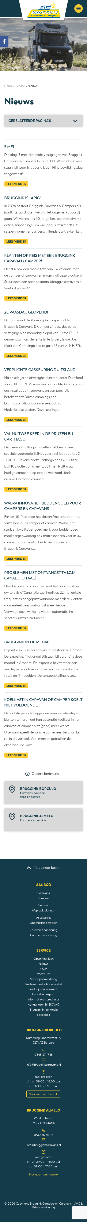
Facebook (43, 1015)
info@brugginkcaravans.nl (43, 1065)
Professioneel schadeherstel (43, 984)
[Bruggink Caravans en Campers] (43, 10)
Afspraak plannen (43, 910)
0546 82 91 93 (43, 1135)
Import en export (43, 994)
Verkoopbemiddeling (43, 979)
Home (8, 86)
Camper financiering (43, 935)
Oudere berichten (45, 773)
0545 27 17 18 (43, 1055)
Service (20, 86)
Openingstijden (44, 959)
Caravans (43, 893)
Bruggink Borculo (38, 793)
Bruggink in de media (44, 1010)
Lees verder (16, 184)
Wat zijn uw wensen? (43, 989)
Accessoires (43, 918)
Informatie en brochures (43, 999)
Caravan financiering (43, 930)
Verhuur (43, 905)
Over (43, 969)
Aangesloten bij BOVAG (43, 1004)
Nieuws (43, 964)
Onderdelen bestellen (43, 923)
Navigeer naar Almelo (43, 1174)
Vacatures (43, 974)
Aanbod (43, 885)
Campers (43, 898)
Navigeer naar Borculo (43, 1094)
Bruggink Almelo (36, 818)
